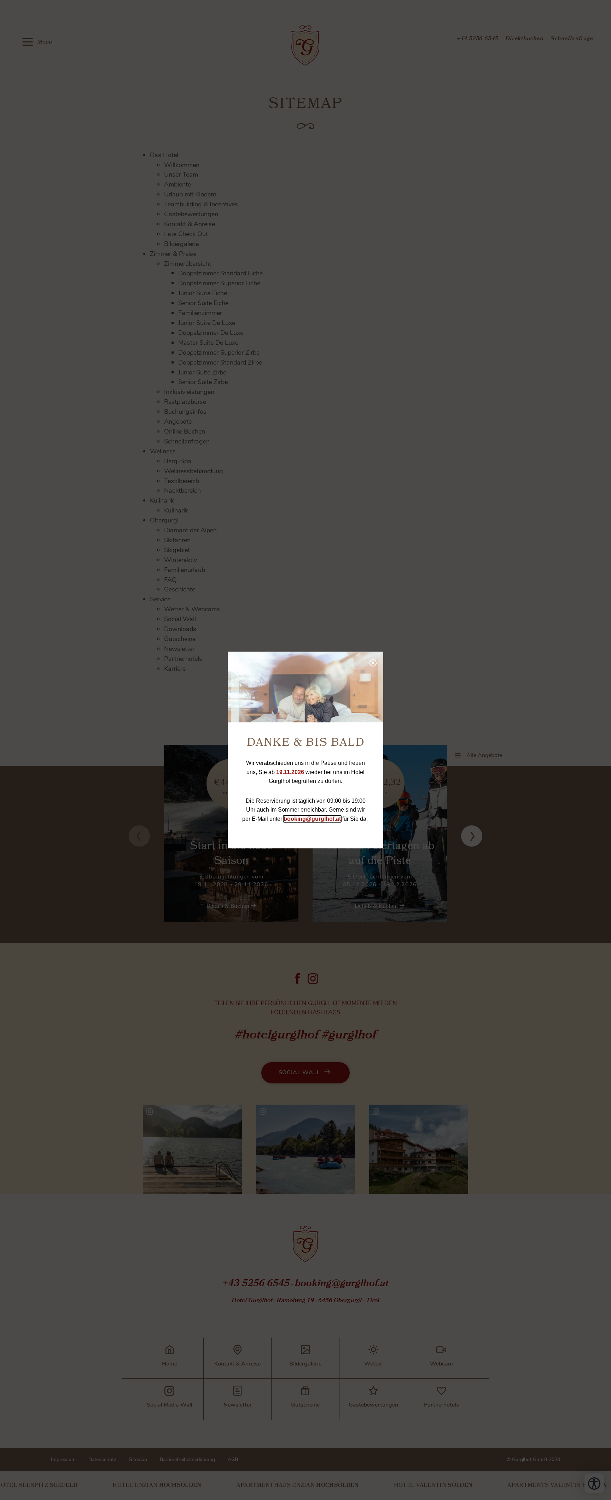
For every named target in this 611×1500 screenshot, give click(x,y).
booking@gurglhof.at (312, 819)
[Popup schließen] (372, 662)
